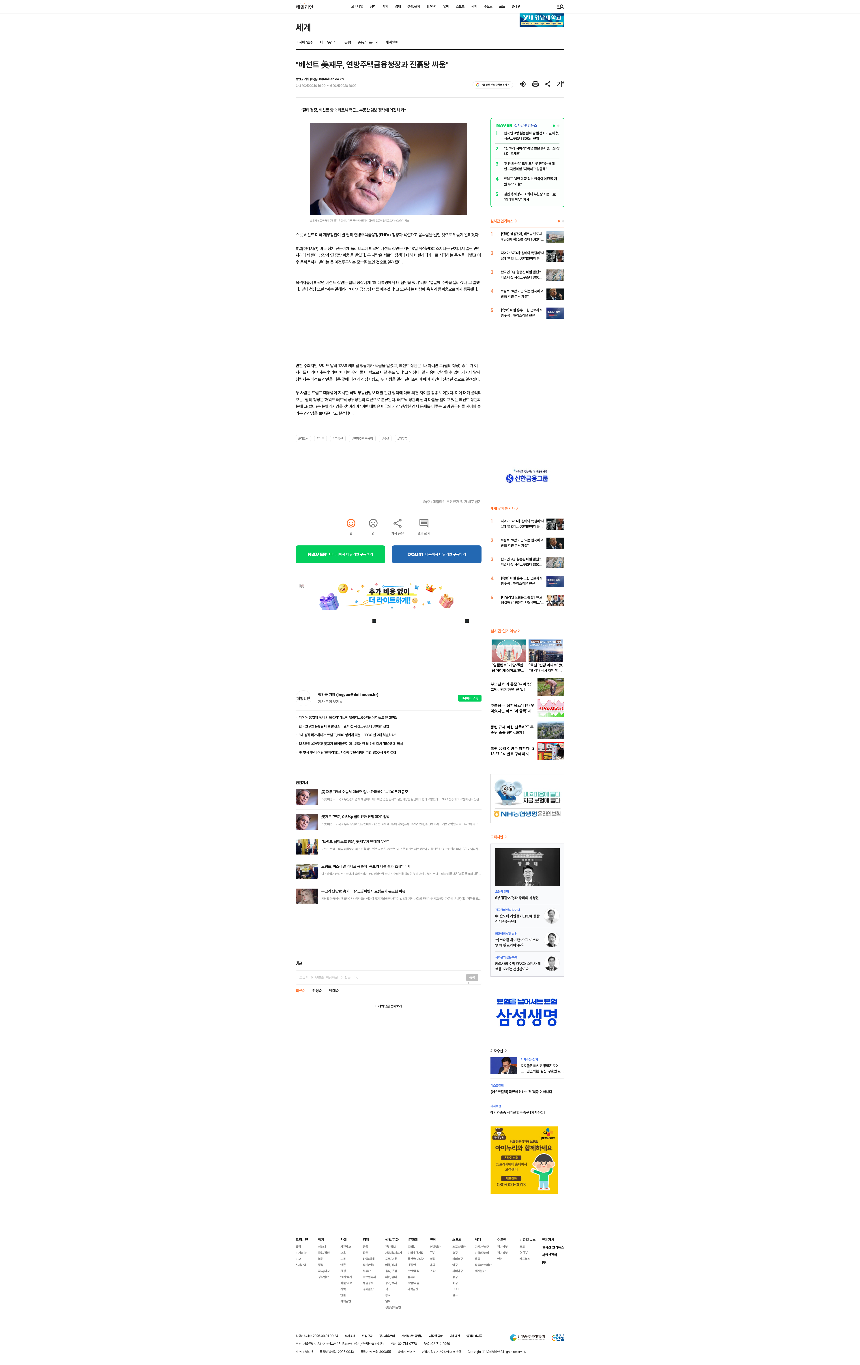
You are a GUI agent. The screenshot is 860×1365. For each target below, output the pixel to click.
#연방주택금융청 (362, 439)
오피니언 (357, 6)
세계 (474, 6)
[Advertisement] (388, 935)
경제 (398, 6)
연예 (446, 6)
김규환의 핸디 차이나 (507, 910)
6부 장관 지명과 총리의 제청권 (516, 898)
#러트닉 (303, 439)
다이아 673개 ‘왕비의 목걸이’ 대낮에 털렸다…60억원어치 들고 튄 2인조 (348, 717)
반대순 (334, 991)
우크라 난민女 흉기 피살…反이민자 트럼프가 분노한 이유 (363, 891)
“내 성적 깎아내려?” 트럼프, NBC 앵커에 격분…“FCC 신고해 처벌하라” (347, 735)
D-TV (516, 6)
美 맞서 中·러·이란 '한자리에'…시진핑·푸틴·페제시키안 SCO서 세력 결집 (347, 752)
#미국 (320, 439)
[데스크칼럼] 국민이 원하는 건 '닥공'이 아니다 (521, 1092)
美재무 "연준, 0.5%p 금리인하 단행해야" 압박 (355, 816)
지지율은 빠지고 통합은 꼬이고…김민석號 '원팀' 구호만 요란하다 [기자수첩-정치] (542, 1071)
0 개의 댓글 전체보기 (388, 1006)
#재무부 (402, 439)
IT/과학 (431, 6)
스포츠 (460, 6)
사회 (385, 6)
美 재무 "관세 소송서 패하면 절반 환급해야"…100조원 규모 (364, 792)
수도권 (488, 6)
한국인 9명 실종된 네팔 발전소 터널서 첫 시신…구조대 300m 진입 (344, 726)
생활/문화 (413, 6)
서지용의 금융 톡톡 (506, 957)
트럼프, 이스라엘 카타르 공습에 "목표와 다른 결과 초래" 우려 (365, 866)
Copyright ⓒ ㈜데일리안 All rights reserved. (497, 1352)
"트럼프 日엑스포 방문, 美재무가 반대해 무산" (355, 841)
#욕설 (385, 439)
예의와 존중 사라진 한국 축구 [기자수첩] (517, 1112)
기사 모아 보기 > (330, 702)
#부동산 (338, 439)
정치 (373, 6)
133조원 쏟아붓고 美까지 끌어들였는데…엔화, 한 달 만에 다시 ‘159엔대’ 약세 (351, 744)
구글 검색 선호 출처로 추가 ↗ (495, 84)
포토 (502, 6)
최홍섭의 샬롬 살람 (506, 933)
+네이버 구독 (469, 698)
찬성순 (317, 991)
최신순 (300, 991)
